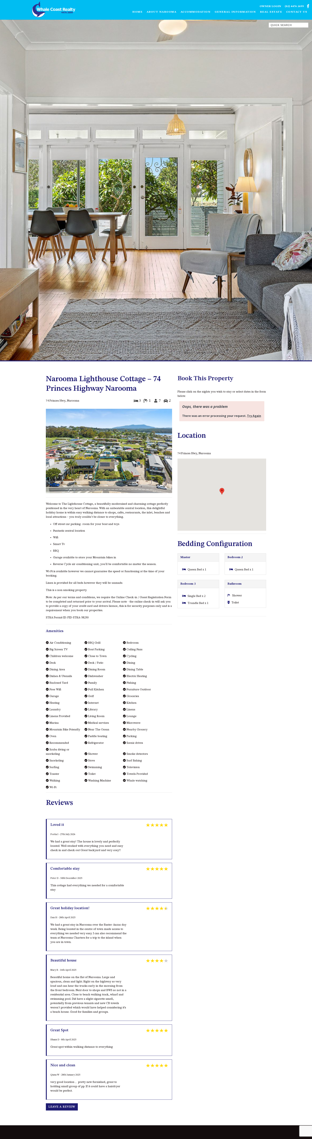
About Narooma (162, 12)
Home (137, 12)
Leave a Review (61, 1106)
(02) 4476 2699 (294, 6)
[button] (55, 451)
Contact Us (296, 12)
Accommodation (196, 12)
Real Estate (271, 12)
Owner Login (270, 6)
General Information (235, 12)
